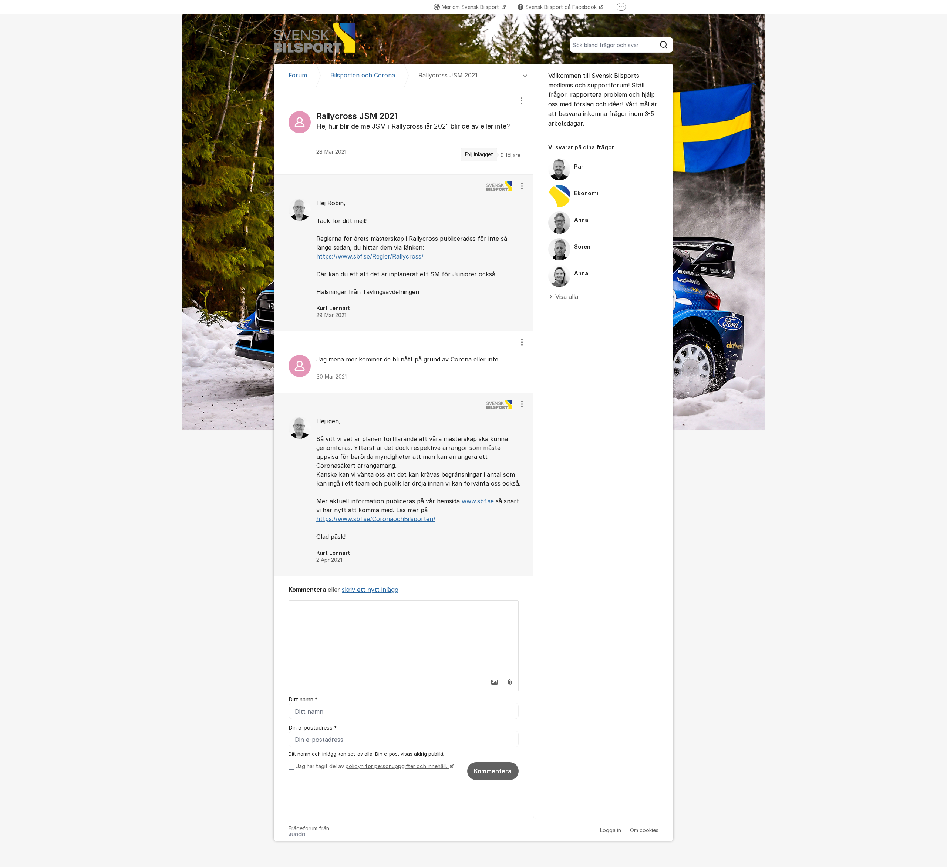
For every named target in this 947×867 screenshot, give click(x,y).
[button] (494, 682)
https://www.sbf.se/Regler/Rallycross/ (370, 256)
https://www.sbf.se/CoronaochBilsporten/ (375, 519)
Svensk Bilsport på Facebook (561, 7)
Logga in (610, 830)
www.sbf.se (478, 501)
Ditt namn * (303, 699)
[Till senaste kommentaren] (525, 75)
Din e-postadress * (313, 727)
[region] (403, 130)
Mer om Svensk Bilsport (471, 7)
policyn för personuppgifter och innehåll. (397, 766)
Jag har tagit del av (371, 766)
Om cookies (644, 830)
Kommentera (493, 771)
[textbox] (403, 638)
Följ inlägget (479, 154)
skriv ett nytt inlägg (370, 589)
